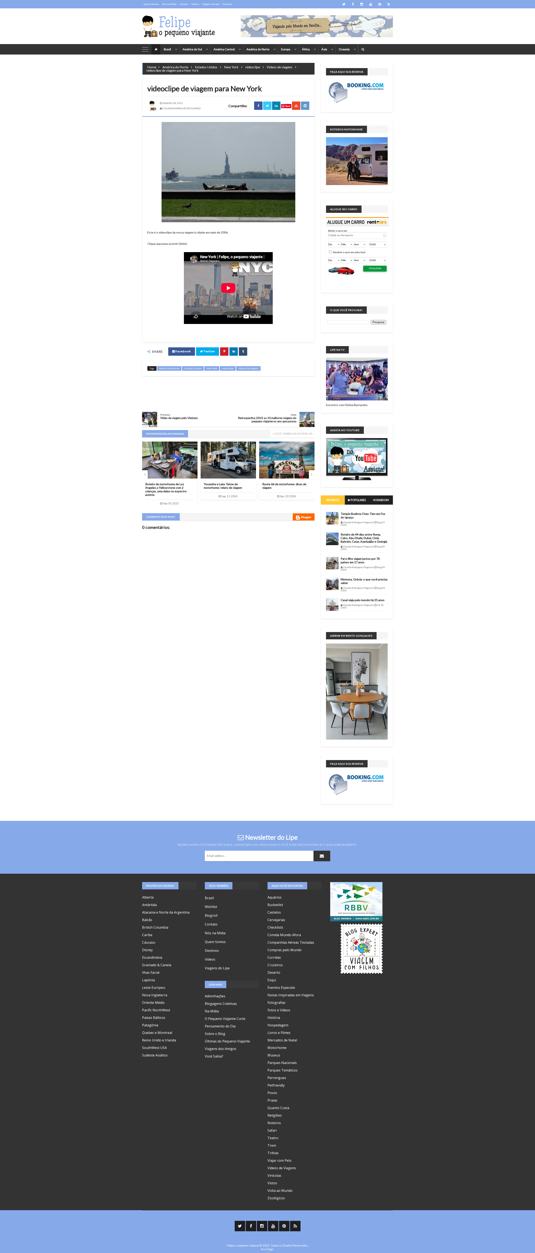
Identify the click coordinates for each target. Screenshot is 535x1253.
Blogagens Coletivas (221, 1003)
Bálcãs (147, 920)
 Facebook (181, 351)
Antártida (149, 905)
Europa (285, 49)
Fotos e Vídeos (279, 1010)
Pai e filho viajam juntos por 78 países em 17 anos (360, 560)
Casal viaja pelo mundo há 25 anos (363, 600)
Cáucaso (148, 942)
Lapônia (148, 980)
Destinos (227, 4)
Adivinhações (215, 996)
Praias (272, 1100)
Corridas (274, 957)
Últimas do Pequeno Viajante (227, 1041)
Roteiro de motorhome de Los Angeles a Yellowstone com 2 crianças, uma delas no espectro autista (166, 489)
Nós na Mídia (169, 4)
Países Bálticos (153, 1017)
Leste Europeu (153, 987)
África (306, 49)
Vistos (272, 1183)
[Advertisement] (228, 393)
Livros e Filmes (279, 1032)
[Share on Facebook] (258, 106)
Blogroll (211, 915)
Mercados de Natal (282, 1040)
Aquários (275, 897)
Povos (272, 1093)
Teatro (273, 1138)
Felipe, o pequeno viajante (243, 1245)
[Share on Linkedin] (276, 106)
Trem (272, 1145)
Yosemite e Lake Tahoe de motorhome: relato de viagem (223, 485)
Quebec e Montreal (157, 1032)
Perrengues (277, 1077)
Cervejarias (276, 920)
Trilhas (273, 1153)
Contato (183, 4)
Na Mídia (212, 1011)
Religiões (275, 1115)
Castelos (274, 912)
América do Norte (257, 49)
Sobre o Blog (215, 1033)
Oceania (344, 49)
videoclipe (252, 67)
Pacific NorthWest (156, 1010)
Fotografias (276, 1002)
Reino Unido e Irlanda (159, 1040)
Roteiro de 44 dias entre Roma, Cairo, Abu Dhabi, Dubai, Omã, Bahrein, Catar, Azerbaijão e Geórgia (364, 538)
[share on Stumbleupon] (296, 106)
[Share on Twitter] (267, 106)
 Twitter (207, 351)
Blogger (306, 517)
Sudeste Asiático (155, 1055)
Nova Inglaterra (154, 995)
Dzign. (270, 1249)
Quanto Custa (278, 1108)
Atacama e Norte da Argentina (166, 912)
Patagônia (150, 1025)
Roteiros (274, 1123)
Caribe (147, 935)
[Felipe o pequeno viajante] (178, 26)
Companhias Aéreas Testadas (291, 942)
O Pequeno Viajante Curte (225, 1018)
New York (231, 67)
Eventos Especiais (281, 987)
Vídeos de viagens (279, 67)
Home (151, 67)
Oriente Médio (153, 1002)
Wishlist (211, 906)
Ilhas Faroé (150, 972)
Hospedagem (278, 1025)
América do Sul (192, 49)
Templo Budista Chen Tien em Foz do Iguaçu (363, 515)
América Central (224, 49)
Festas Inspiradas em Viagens (291, 995)
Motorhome (277, 1047)
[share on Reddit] (305, 106)
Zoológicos (276, 1198)
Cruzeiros (275, 965)
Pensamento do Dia (220, 1026)
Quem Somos (151, 4)
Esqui (272, 980)
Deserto (274, 972)
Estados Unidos (206, 67)
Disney (147, 950)
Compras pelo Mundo (285, 950)
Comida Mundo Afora (284, 935)
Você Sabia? (214, 1056)
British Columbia (155, 927)
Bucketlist (275, 905)
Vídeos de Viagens (282, 1168)
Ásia (324, 49)
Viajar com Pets (280, 1160)
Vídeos (195, 4)
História (274, 1017)
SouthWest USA (154, 1047)
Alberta (148, 897)
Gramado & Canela (156, 965)
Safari (272, 1130)
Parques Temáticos (283, 1070)
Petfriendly (276, 1085)
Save (287, 106)
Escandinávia (152, 957)
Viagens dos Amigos (220, 1048)
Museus (274, 1055)
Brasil (167, 49)
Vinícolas (274, 1175)
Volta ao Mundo (280, 1190)
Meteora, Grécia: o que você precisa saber (364, 581)
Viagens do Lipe (210, 4)
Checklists (275, 927)
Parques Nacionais (282, 1062)
